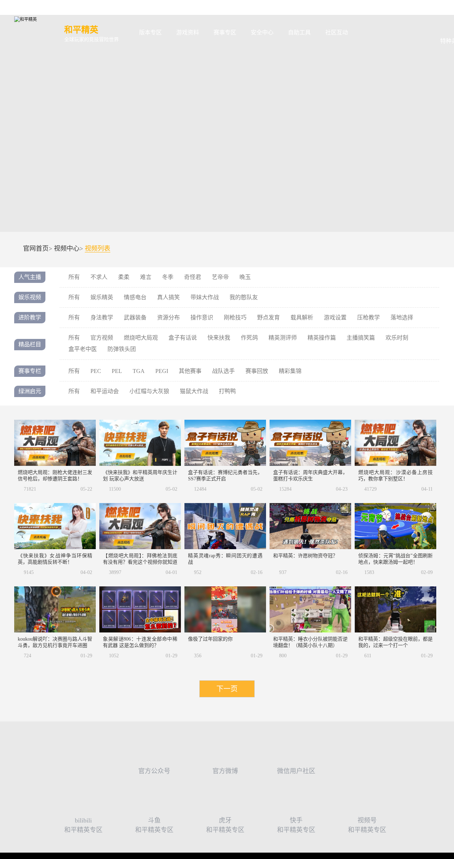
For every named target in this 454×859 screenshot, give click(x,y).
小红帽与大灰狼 (149, 391)
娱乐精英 (101, 297)
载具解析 (301, 317)
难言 (145, 277)
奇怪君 (192, 277)
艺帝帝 (220, 277)
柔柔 (123, 277)
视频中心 (66, 248)
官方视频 (101, 338)
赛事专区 (225, 32)
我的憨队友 (243, 297)
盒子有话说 (182, 338)
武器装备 (135, 317)
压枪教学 (368, 317)
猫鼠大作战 (194, 391)
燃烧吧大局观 (141, 338)
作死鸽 (249, 338)
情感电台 (135, 297)
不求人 (98, 277)
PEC (95, 371)
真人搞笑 (168, 297)
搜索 (366, 33)
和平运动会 (104, 391)
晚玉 (245, 277)
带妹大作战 (204, 297)
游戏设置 (335, 317)
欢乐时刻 (397, 338)
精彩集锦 (290, 371)
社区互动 (336, 32)
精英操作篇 (322, 338)
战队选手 (223, 371)
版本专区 (150, 32)
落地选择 (402, 317)
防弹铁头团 (121, 349)
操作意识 (201, 317)
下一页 (227, 689)
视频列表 (97, 248)
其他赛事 (190, 371)
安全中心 (262, 32)
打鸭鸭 (227, 391)
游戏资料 (187, 32)
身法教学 (101, 317)
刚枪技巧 (235, 317)
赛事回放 (256, 371)
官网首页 (36, 248)
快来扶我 (218, 338)
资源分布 (168, 317)
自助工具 (299, 32)
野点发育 (268, 317)
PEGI (161, 371)
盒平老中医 (82, 349)
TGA (139, 371)
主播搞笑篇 (361, 338)
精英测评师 (282, 338)
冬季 (167, 277)
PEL (117, 371)
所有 (74, 277)
